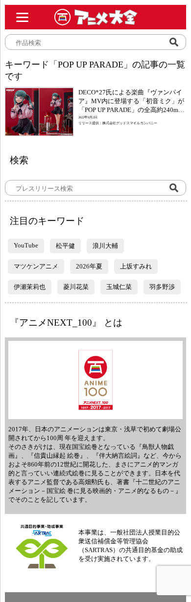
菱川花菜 (76, 286)
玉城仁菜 (119, 286)
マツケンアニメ (36, 266)
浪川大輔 (105, 245)
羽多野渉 (162, 286)
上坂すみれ (136, 266)
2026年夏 (89, 266)
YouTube (26, 245)
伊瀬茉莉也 (30, 286)
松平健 (65, 245)
